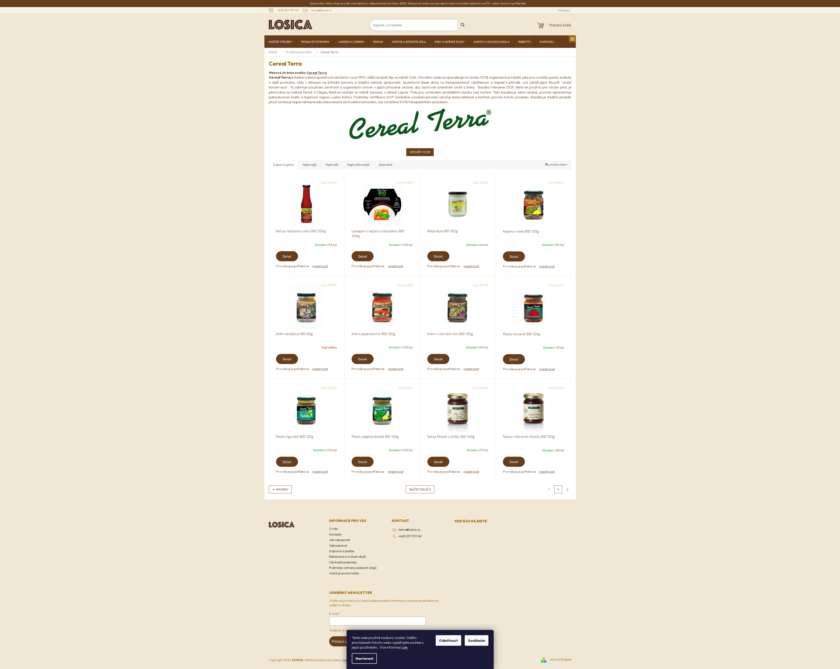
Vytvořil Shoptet (560, 660)
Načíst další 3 (420, 489)
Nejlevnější (310, 165)
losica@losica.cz (409, 530)
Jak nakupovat (339, 540)
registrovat (320, 266)
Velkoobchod (338, 546)
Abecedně (385, 165)
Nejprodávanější (358, 165)
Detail (287, 256)
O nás (333, 529)
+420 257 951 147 (410, 536)
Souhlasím (476, 640)
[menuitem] (280, 42)
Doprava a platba (341, 551)
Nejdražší (332, 165)
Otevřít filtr (420, 152)
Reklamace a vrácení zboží (347, 557)
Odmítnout (448, 640)
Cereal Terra (317, 73)
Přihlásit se (340, 641)
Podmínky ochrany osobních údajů (352, 568)
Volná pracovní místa (344, 573)
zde (405, 647)
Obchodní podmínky (343, 562)
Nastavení (364, 658)
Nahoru (282, 489)
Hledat (462, 25)
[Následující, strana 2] (558, 489)
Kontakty (335, 534)
